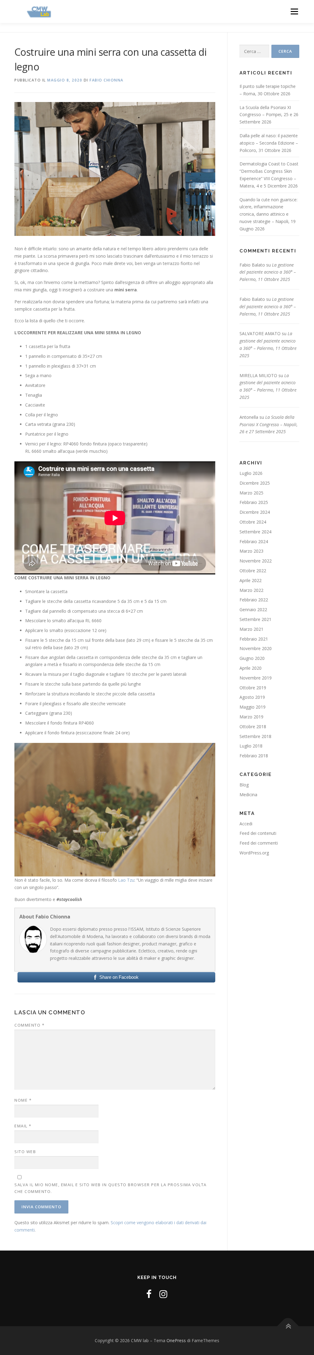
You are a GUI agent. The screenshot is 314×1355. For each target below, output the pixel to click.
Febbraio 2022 (253, 600)
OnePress (176, 1340)
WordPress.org (254, 853)
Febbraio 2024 (253, 541)
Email (23, 1126)
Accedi (245, 824)
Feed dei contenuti (257, 833)
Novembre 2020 (255, 648)
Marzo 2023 (251, 551)
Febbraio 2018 (253, 756)
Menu (294, 11)
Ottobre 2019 (252, 688)
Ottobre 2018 (252, 726)
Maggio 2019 (252, 707)
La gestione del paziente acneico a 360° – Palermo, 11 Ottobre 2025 (267, 272)
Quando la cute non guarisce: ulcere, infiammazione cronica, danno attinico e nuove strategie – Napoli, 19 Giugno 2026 (268, 214)
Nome (23, 1100)
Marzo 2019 (251, 717)
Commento (29, 1025)
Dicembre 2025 (254, 483)
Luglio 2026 (250, 473)
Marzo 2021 (251, 629)
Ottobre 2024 (252, 522)
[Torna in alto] (288, 1326)
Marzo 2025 (251, 493)
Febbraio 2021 (253, 639)
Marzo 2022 (251, 590)
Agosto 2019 (252, 697)
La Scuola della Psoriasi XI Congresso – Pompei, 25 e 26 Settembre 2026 (268, 114)
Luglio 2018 (250, 746)
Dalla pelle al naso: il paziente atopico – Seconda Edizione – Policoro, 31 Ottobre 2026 (268, 143)
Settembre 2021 (255, 619)
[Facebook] (148, 1294)
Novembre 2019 (255, 678)
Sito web (25, 1151)
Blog (244, 785)
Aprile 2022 (250, 580)
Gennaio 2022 (253, 609)
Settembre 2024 (255, 532)
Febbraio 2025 (253, 502)
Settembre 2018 (255, 736)
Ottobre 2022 (252, 570)
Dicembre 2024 (254, 512)
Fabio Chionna (107, 80)
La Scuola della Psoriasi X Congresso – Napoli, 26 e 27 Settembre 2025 (268, 424)
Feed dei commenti (258, 843)
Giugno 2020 (252, 658)
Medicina (248, 794)
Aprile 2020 (250, 668)
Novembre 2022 (255, 561)
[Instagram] (163, 1294)
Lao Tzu (126, 880)
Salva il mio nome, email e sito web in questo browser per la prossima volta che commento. (110, 1188)
